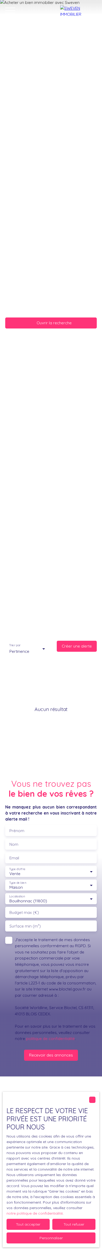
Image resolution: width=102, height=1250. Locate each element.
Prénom (16, 830)
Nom (13, 844)
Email (14, 857)
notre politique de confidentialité (35, 1213)
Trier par (14, 645)
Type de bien (17, 883)
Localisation (17, 896)
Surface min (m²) (25, 926)
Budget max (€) (24, 912)
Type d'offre (17, 869)
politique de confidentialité (50, 1038)
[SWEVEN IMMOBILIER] (78, 10)
